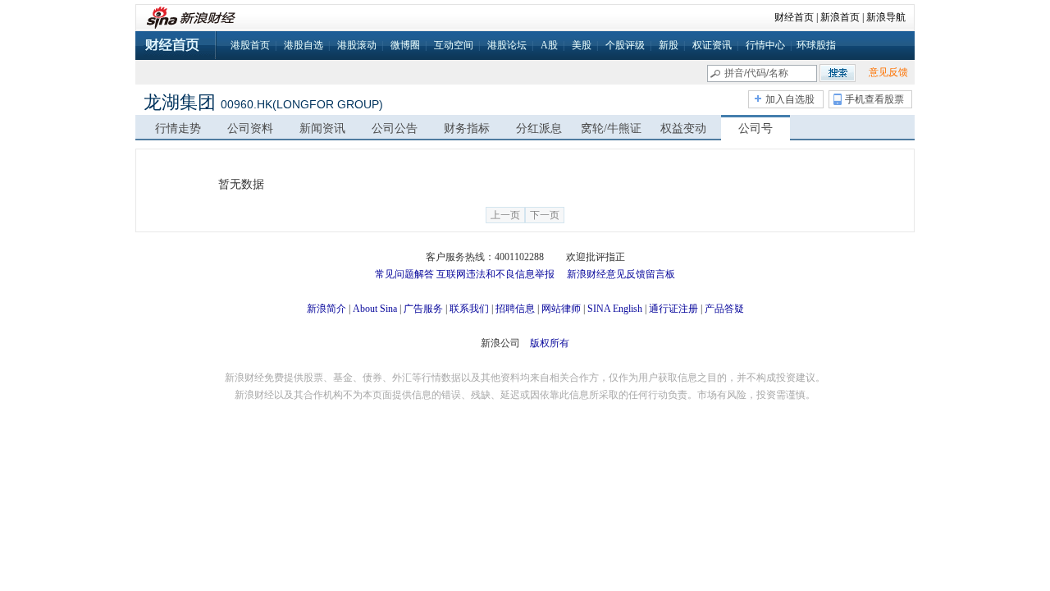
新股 (668, 45)
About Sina (375, 308)
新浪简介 (326, 308)
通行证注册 (673, 308)
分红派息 (539, 128)
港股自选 (303, 45)
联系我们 (469, 308)
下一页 (544, 215)
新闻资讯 (322, 128)
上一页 (505, 215)
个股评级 (625, 45)
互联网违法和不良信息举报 (495, 274)
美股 (581, 45)
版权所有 (549, 343)
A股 (549, 45)
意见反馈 (888, 72)
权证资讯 (712, 45)
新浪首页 (840, 17)
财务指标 (467, 128)
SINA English (614, 308)
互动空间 (453, 45)
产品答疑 (724, 308)
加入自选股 (790, 99)
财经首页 (794, 17)
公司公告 (395, 128)
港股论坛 (507, 45)
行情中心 (765, 45)
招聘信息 (515, 308)
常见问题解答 (404, 274)
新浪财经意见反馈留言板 (621, 274)
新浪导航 (886, 17)
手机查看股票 (874, 99)
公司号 (755, 128)
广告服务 (423, 308)
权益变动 (683, 128)
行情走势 (178, 128)
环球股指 (816, 45)
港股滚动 (357, 45)
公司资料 (250, 128)
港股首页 (250, 45)
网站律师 (561, 308)
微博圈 (405, 45)
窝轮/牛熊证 (611, 128)
